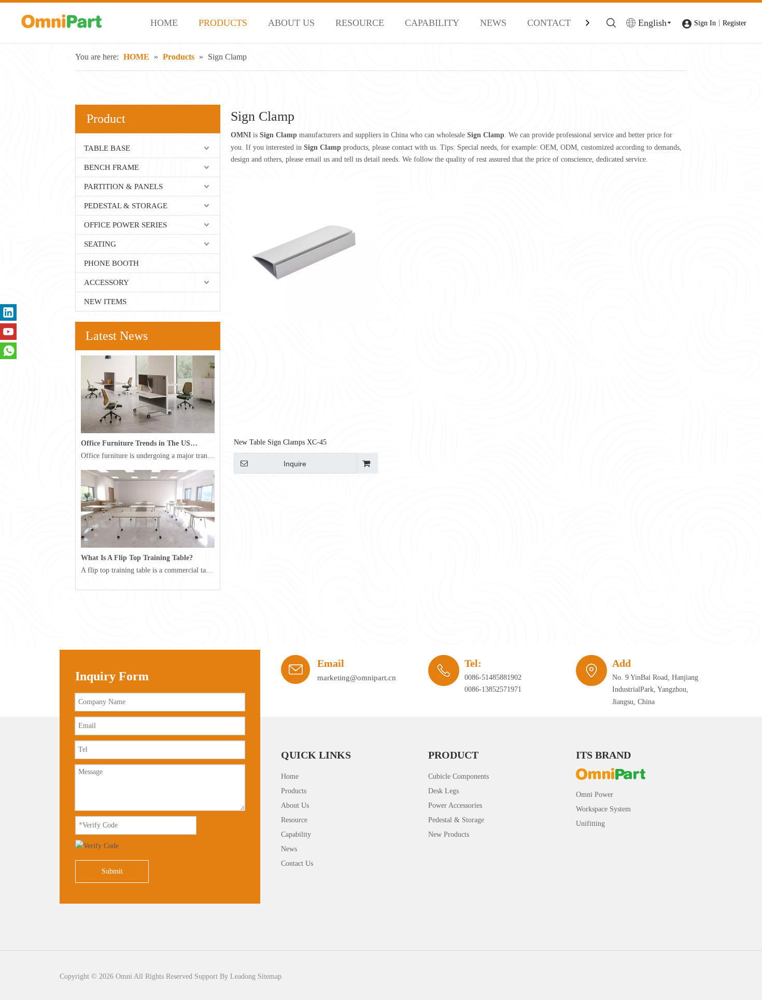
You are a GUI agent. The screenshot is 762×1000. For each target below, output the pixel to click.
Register (734, 23)
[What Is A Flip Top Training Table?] (148, 545)
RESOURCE (359, 23)
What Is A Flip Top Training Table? (137, 558)
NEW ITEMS (105, 301)
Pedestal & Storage (456, 820)
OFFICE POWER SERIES (125, 225)
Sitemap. (271, 976)
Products (293, 791)
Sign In (705, 23)
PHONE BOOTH (111, 263)
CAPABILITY (432, 23)
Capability (296, 834)
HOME (164, 23)
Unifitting (590, 823)
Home (290, 776)
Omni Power (594, 794)
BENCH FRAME (111, 167)
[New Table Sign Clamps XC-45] (305, 250)
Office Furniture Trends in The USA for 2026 (139, 443)
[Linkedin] (8, 312)
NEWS (493, 23)
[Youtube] (8, 331)
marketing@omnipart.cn (356, 678)
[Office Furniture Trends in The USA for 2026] (148, 431)
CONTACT (549, 23)
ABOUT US (291, 23)
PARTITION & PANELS (123, 186)
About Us (295, 805)
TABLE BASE (107, 148)
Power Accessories (455, 805)
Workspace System (603, 809)
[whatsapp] (8, 350)
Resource (294, 820)
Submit (112, 871)
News (289, 849)
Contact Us (297, 863)
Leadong (243, 976)
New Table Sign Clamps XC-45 (280, 442)
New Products (448, 834)
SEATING (100, 244)
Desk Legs (443, 791)
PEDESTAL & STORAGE (125, 206)
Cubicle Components (458, 776)
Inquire (295, 464)
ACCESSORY (106, 282)
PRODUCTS (223, 23)
